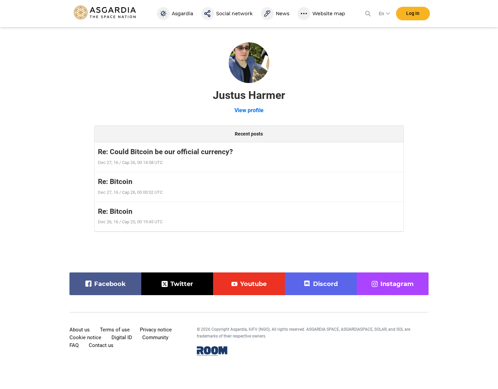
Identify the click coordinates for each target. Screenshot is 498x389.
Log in (412, 13)
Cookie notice (85, 337)
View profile (249, 110)
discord (325, 284)
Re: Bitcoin (115, 182)
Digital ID (121, 337)
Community (155, 337)
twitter (181, 284)
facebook (110, 284)
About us (79, 330)
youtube (253, 284)
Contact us (101, 345)
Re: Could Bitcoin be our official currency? (165, 152)
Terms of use (115, 330)
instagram (397, 284)
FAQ (74, 345)
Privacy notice (156, 330)
